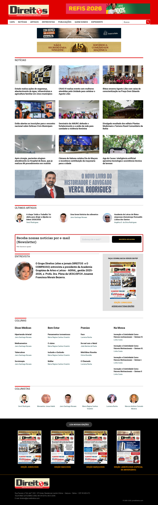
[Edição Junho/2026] (123, 280)
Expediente (97, 22)
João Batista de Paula (89, 346)
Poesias (85, 327)
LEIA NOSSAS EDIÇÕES (79, 424)
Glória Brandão (86, 355)
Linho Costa (118, 340)
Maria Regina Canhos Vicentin (59, 337)
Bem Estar (54, 327)
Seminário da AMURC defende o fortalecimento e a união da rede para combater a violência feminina (76, 126)
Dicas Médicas (23, 327)
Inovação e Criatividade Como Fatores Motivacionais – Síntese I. (128, 358)
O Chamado (85, 361)
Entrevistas (48, 22)
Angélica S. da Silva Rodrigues (125, 222)
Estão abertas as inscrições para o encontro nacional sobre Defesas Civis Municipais (35, 124)
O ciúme (51, 343)
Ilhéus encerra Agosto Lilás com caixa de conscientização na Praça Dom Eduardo (122, 90)
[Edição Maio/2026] (62, 447)
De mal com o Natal (89, 343)
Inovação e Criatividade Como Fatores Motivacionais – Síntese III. (128, 347)
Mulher (51, 361)
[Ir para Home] (29, 10)
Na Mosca (119, 327)
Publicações (64, 22)
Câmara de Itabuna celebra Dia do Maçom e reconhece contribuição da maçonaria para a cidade (78, 161)
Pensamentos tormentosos (59, 334)
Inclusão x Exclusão (56, 352)
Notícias (22, 22)
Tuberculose (20, 352)
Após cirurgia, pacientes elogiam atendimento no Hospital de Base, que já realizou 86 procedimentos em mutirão (34, 161)
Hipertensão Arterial (23, 334)
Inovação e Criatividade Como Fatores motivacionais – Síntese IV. (128, 335)
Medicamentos (21, 343)
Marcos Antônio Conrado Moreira (134, 407)
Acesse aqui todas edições (123, 306)
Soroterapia (20, 361)
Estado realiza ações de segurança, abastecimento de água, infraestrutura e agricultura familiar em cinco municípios (33, 91)
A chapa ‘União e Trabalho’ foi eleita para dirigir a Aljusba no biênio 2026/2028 (38, 217)
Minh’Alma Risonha (89, 352)
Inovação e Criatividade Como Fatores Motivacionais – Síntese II (128, 370)
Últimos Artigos (26, 207)
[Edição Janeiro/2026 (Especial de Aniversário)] (128, 447)
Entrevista (22, 256)
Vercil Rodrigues (32, 222)
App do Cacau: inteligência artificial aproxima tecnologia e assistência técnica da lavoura (122, 161)
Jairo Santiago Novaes (78, 217)
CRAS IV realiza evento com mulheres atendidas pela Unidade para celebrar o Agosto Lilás (77, 91)
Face (83, 334)
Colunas (20, 320)
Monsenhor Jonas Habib (46, 406)
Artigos (34, 22)
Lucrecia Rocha (86, 337)
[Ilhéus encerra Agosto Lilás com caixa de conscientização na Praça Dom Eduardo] (123, 74)
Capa (12, 22)
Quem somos (81, 22)
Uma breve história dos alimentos (84, 214)
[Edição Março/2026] (95, 447)
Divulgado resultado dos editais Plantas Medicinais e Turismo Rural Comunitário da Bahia (123, 126)
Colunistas (22, 388)
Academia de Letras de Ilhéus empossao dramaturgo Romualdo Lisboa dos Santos (128, 217)
